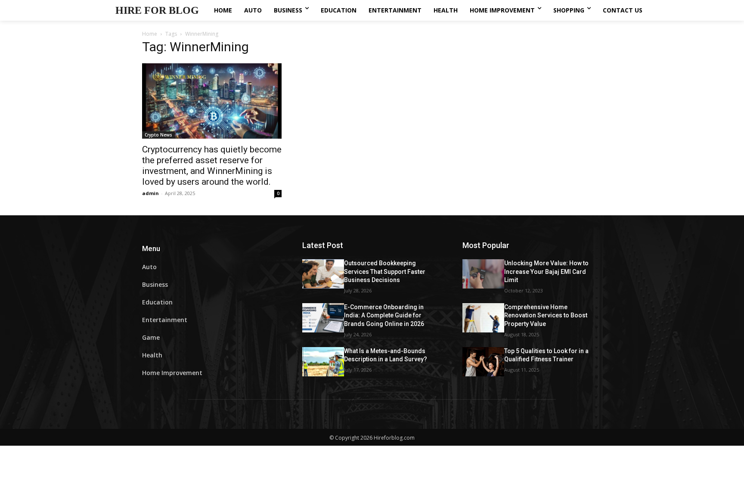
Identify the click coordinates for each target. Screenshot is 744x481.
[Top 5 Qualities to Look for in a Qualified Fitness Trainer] (483, 361)
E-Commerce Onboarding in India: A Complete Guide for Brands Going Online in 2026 (384, 315)
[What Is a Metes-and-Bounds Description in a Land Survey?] (323, 361)
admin (150, 193)
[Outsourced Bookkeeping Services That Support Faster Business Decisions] (323, 274)
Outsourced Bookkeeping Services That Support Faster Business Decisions (384, 271)
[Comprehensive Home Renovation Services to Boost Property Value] (483, 317)
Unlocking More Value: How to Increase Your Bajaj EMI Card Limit (546, 271)
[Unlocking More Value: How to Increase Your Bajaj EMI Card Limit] (483, 274)
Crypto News (158, 135)
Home (149, 33)
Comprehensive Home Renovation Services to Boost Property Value (545, 315)
